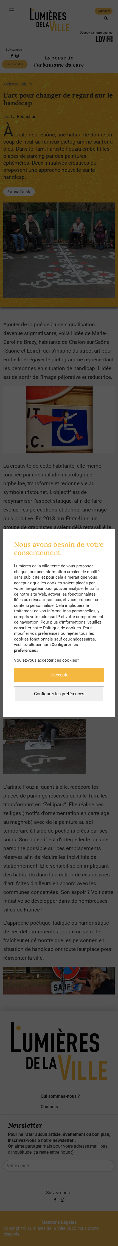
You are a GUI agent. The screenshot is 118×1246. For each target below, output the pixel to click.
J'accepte (59, 675)
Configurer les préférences (59, 693)
